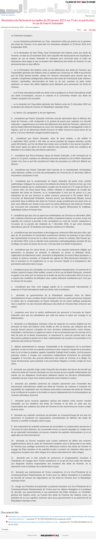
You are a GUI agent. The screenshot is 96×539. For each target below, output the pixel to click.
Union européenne (8, 15)
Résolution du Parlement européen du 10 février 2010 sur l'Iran (32, 522)
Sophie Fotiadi (32, 535)
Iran (85, 30)
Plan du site (89, 16)
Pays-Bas (92, 30)
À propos (66, 535)
